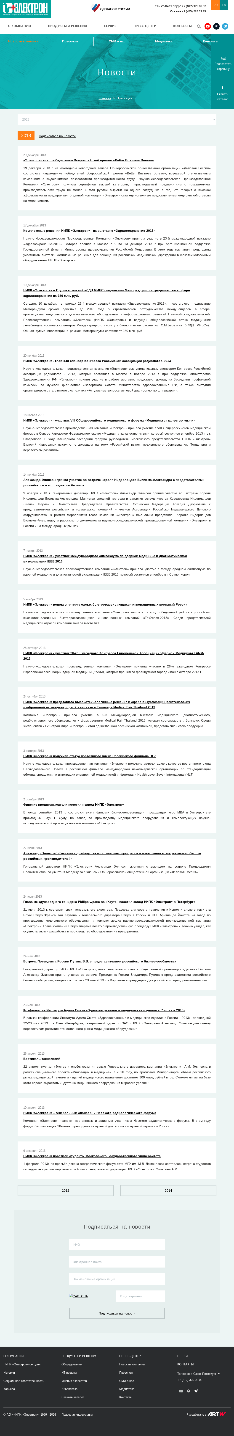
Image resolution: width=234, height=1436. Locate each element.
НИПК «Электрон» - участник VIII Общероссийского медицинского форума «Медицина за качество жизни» (109, 420)
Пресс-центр (144, 26)
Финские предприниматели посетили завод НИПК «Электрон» (73, 804)
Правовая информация (77, 1414)
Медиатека (164, 41)
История (9, 1372)
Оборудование (71, 1364)
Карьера (9, 1389)
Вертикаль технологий (41, 1059)
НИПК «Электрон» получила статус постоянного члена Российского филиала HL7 (89, 756)
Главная (105, 98)
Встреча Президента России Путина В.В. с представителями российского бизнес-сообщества (99, 961)
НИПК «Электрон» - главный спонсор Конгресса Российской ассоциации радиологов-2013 (97, 361)
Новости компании (23, 41)
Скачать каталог (72, 1397)
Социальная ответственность (23, 1381)
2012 (65, 1190)
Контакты (182, 26)
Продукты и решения (67, 26)
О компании (19, 26)
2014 (168, 1190)
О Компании (13, 1356)
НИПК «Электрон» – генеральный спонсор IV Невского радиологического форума (89, 1113)
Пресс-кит (70, 41)
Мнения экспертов (74, 1381)
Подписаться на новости (57, 136)
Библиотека (69, 1389)
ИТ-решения (69, 1372)
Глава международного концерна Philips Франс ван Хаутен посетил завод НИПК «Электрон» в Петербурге (109, 902)
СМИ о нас (117, 41)
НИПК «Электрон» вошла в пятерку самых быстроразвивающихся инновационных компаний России (105, 604)
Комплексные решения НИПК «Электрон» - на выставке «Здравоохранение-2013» (89, 230)
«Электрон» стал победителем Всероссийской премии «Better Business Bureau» (88, 160)
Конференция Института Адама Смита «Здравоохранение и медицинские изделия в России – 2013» (104, 1010)
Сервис (110, 26)
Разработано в (196, 1414)
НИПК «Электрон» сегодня (21, 1364)
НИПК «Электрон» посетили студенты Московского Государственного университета (92, 1156)
